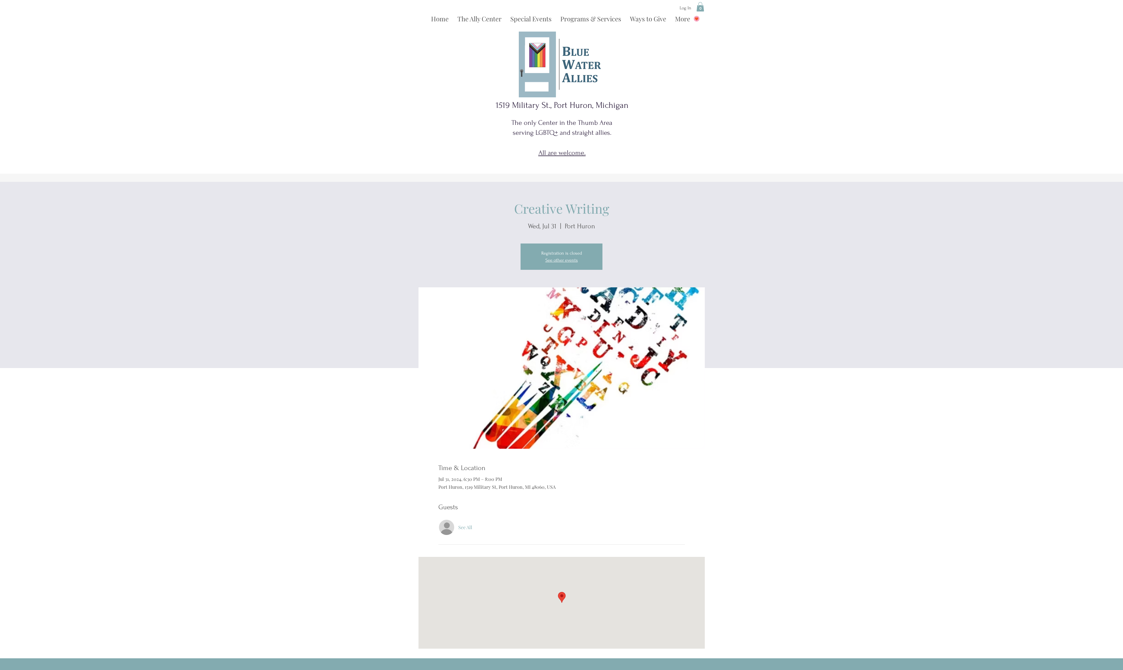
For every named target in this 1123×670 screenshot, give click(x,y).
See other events (561, 260)
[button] (700, 6)
